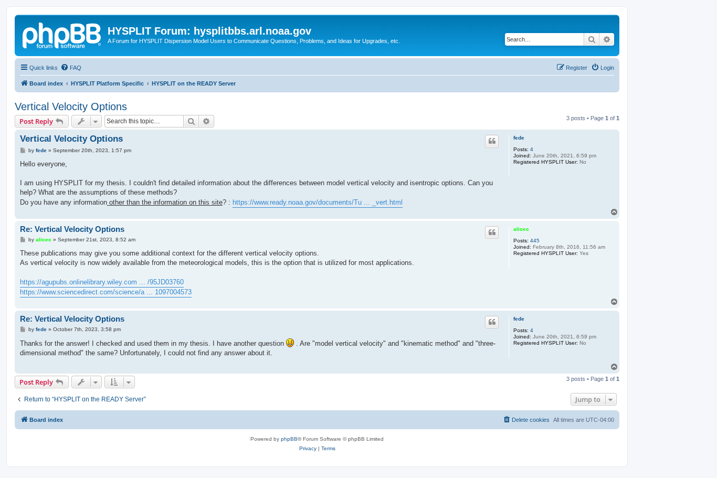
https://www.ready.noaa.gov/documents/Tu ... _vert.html (318, 202)
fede (518, 138)
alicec (521, 229)
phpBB (289, 439)
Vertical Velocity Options (71, 106)
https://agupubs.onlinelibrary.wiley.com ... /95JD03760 (102, 282)
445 (535, 240)
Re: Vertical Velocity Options (72, 229)
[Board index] (62, 34)
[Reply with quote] (492, 141)
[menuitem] (70, 67)
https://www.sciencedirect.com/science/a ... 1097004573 (106, 292)
